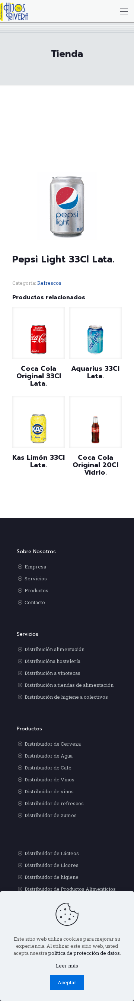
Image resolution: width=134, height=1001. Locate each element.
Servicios (36, 578)
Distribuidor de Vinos (49, 779)
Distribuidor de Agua (49, 755)
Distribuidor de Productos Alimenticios (70, 889)
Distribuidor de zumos (51, 815)
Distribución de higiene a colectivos (66, 697)
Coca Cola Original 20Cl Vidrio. (95, 465)
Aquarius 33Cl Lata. (95, 372)
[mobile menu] (124, 11)
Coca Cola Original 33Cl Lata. (38, 376)
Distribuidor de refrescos (54, 803)
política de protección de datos (84, 953)
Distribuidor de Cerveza (53, 743)
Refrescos (49, 283)
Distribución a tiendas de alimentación (69, 685)
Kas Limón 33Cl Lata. (38, 461)
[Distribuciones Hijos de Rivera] (14, 11)
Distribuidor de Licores (52, 865)
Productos (36, 590)
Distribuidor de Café (48, 767)
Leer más (67, 965)
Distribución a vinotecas (52, 673)
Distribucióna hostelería (52, 661)
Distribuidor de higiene (52, 877)
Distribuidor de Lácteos (52, 853)
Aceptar (67, 982)
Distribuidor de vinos (49, 791)
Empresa (35, 566)
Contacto (35, 602)
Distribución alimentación (54, 649)
